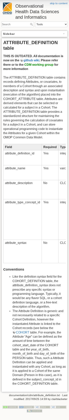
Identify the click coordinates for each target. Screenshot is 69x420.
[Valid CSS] (58, 407)
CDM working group (38, 64)
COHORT (22, 332)
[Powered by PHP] (26, 407)
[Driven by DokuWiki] (34, 410)
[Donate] (10, 407)
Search (32, 24)
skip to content (58, 3)
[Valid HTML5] (42, 407)
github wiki (31, 60)
